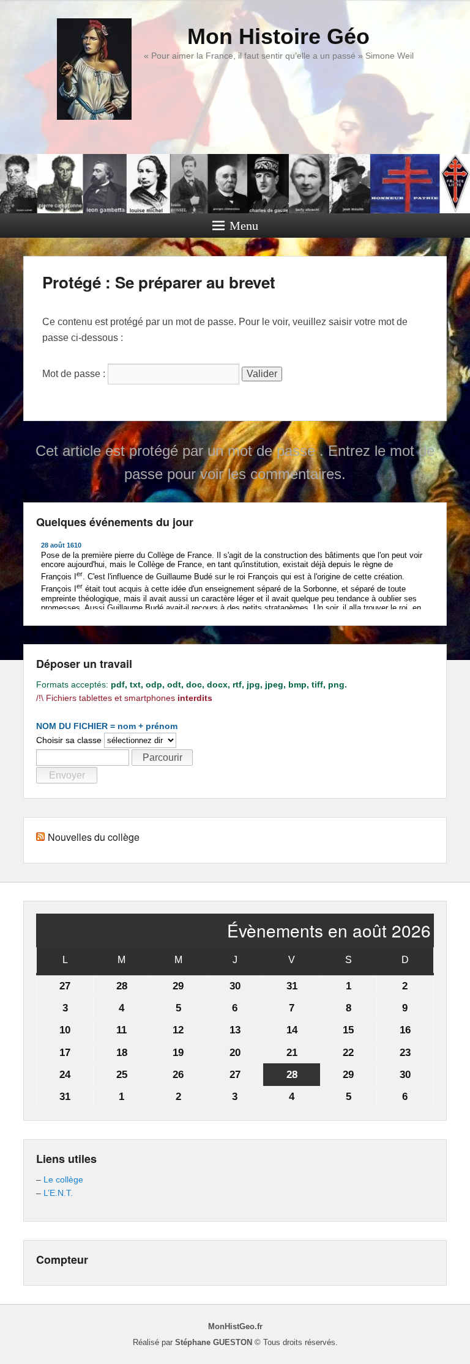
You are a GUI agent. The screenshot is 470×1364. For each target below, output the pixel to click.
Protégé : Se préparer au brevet (158, 282)
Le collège (63, 1179)
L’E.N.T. (58, 1193)
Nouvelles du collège (94, 837)
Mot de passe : (75, 374)
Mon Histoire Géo (278, 36)
